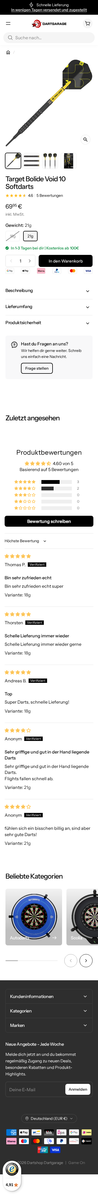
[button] (49, 291)
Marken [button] (17, 1025)
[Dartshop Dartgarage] (49, 23)
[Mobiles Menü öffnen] (8, 23)
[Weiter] (86, 960)
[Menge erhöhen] (29, 261)
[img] (18, 556)
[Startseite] (8, 52)
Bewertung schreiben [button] (49, 521)
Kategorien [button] (21, 1011)
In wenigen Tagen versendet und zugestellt (49, 9)
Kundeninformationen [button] (32, 996)
